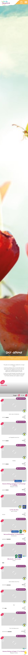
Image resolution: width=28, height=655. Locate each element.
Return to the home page (5, 3)
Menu (26, 2)
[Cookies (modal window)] (25, 652)
